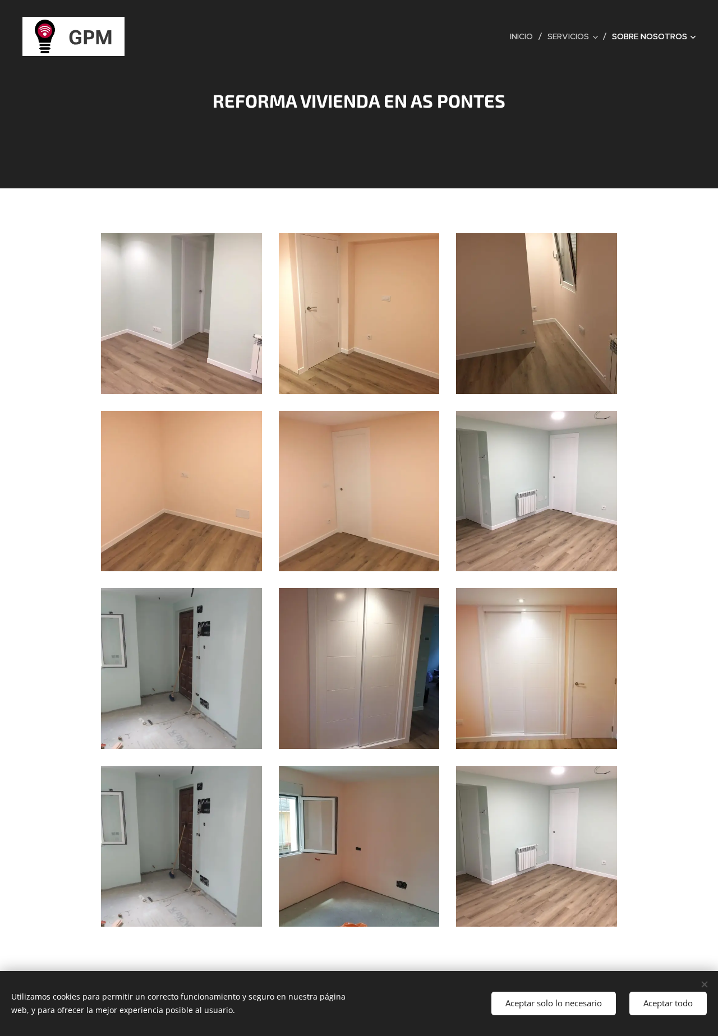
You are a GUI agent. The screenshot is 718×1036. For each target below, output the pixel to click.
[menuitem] (524, 36)
